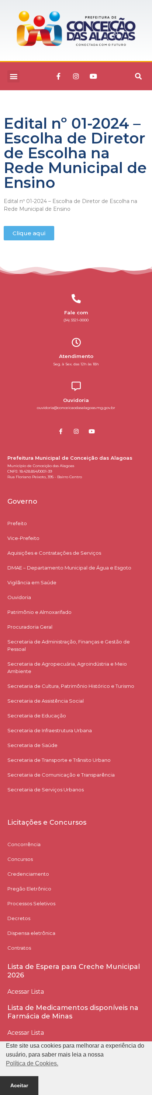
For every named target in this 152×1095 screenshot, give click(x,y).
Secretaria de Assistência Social (45, 701)
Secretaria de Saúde (32, 745)
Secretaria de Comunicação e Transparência (61, 775)
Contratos (19, 948)
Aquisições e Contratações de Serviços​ (54, 553)
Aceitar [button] (19, 1085)
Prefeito (17, 523)
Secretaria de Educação (36, 716)
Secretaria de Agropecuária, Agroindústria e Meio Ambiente (67, 667)
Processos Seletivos (31, 903)
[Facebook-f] (58, 76)
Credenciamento (28, 874)
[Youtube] (93, 76)
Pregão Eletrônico (29, 889)
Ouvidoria (19, 597)
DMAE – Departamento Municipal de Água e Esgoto (69, 568)
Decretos (18, 918)
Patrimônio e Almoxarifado (39, 612)
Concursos (20, 859)
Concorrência (24, 844)
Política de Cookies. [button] (32, 1063)
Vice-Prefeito (23, 538)
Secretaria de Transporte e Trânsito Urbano (59, 760)
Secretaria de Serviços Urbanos (45, 789)
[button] (13, 76)
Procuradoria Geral (29, 627)
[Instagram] (76, 76)
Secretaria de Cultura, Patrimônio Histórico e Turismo (70, 686)
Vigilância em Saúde (31, 582)
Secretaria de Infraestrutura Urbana (49, 730)
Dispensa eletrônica (31, 933)
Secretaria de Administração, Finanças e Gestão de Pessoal (68, 645)
